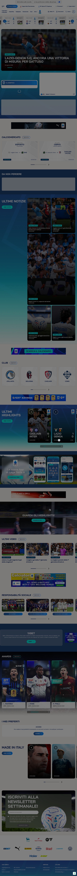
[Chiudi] (61, 426)
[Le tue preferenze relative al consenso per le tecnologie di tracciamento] (74, 873)
